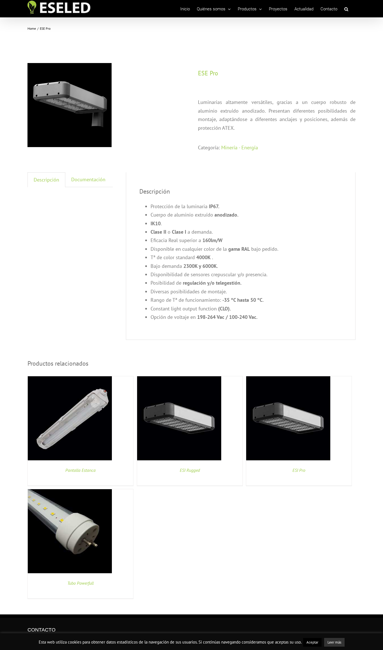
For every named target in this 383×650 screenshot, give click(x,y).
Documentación (88, 179)
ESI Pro (298, 470)
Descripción (46, 180)
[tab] (46, 179)
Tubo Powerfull (80, 583)
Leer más (334, 642)
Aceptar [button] (312, 642)
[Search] (346, 9)
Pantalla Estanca (80, 470)
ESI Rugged (190, 470)
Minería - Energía (239, 147)
